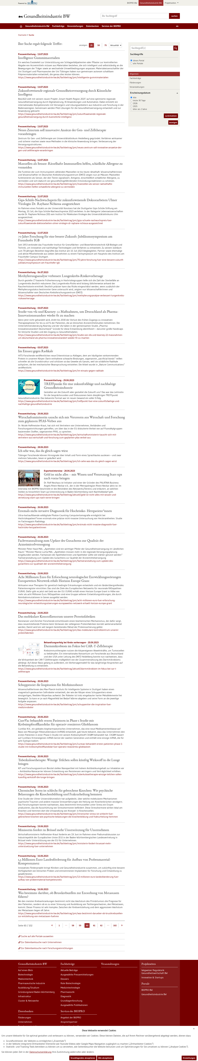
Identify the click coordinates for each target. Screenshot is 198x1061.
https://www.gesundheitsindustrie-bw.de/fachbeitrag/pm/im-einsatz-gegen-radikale (61, 370)
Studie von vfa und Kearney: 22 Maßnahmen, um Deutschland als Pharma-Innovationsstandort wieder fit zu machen (68, 313)
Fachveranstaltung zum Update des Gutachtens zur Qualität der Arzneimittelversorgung (61, 542)
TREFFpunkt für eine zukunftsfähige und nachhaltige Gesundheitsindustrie (80, 386)
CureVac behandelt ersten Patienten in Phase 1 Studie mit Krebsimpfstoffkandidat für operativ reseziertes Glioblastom (58, 722)
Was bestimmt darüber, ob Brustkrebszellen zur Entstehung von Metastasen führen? (68, 895)
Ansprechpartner (69, 1021)
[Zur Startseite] (45, 16)
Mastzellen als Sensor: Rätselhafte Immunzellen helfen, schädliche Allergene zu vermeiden (70, 165)
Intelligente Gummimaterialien (39, 58)
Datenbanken (92, 26)
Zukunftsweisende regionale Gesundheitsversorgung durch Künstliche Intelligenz (64, 92)
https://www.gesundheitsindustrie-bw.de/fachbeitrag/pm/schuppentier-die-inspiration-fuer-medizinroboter (64, 706)
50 (99, 46)
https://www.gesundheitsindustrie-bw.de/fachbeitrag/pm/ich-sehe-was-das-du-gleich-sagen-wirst (67, 461)
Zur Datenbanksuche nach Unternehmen (41, 942)
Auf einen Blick (25, 970)
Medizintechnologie (70, 987)
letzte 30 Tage (139, 100)
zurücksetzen (171, 115)
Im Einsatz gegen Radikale (35, 351)
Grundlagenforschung (71, 1000)
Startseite (22, 35)
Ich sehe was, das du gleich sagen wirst (43, 451)
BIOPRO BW (132, 3)
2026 (135, 103)
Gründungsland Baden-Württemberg (36, 991)
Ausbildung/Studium (28, 987)
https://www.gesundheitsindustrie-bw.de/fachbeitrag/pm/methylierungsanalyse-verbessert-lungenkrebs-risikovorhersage (71, 297)
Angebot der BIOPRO (71, 1017)
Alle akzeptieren (105, 1058)
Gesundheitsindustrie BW (151, 3)
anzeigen (173, 122)
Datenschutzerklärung (40, 1051)
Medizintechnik (25, 978)
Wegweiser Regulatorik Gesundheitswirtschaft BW (154, 972)
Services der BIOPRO (111, 26)
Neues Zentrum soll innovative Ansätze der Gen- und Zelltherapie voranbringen (62, 132)
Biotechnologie (25, 974)
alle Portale (138, 63)
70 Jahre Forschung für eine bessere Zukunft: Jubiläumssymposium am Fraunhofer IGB (65, 238)
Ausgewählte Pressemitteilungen (77, 974)
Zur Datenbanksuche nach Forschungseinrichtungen (47, 948)
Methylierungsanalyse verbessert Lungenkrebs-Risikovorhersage (60, 276)
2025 (135, 106)
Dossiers (65, 978)
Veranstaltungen (75, 26)
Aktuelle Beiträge (69, 970)
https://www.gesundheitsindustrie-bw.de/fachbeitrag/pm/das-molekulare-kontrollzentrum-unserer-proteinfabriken (68, 631)
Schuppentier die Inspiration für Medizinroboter (50, 685)
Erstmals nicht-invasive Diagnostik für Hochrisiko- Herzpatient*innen (65, 511)
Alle (134, 97)
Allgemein (134, 74)
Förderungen (135, 82)
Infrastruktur (24, 996)
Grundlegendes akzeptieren (83, 1058)
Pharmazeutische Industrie (31, 983)
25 (92, 46)
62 (101, 925)
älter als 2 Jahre (140, 109)
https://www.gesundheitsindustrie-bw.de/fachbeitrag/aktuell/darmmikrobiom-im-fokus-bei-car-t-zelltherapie (67, 670)
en (177, 26)
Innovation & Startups (152, 977)
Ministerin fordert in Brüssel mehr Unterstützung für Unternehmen (63, 830)
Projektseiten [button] (171, 3)
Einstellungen (189, 1058)
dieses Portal (138, 60)
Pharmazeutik (68, 991)
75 (106, 46)
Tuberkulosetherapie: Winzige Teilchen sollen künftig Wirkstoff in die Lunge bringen (69, 762)
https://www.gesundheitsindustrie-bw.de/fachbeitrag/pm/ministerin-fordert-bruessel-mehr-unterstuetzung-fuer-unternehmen (64, 845)
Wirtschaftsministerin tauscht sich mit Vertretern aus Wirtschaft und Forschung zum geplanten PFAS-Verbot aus (71, 419)
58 (73, 925)
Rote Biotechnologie (70, 983)
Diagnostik (66, 996)
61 (94, 925)
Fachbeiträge (58, 26)
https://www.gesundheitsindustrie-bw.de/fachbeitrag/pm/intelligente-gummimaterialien (63, 77)
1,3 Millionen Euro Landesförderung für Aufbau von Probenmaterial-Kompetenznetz (64, 861)
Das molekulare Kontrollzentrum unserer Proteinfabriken (56, 617)
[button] (176, 93)
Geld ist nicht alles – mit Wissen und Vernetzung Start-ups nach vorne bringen (83, 476)
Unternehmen (25, 1021)
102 (115, 925)
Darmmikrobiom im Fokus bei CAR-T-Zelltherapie (78, 646)
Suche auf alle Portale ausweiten (37, 936)
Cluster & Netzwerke (28, 1000)
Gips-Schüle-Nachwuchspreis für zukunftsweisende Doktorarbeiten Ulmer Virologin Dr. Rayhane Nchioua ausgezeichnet (67, 202)
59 (80, 925)
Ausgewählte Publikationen (74, 1005)
